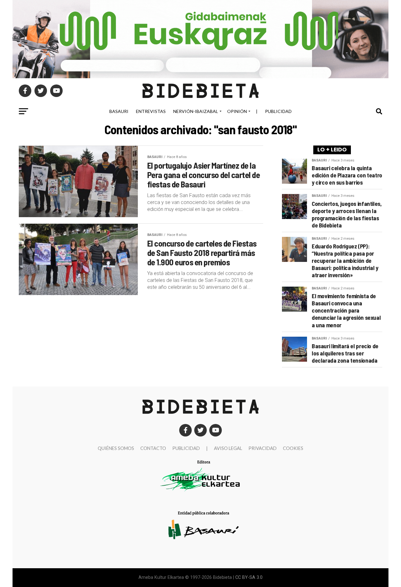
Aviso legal (228, 448)
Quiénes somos (116, 448)
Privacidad (262, 448)
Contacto (153, 448)
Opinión (237, 111)
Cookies (293, 448)
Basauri (118, 111)
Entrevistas (151, 111)
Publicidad (278, 111)
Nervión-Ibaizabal (195, 111)
